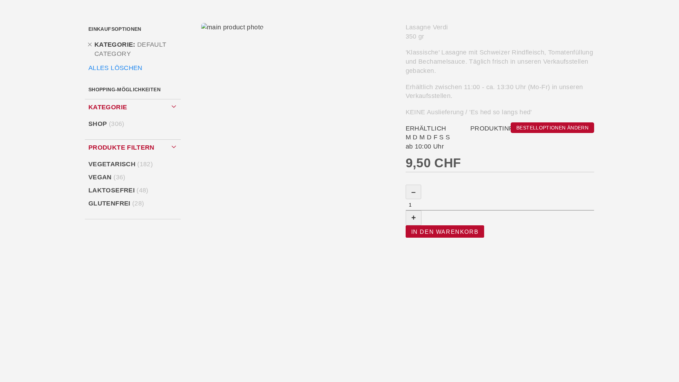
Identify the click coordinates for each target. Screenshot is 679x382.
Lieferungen (335, 29)
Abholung (223, 29)
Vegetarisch (121, 164)
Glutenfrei (117, 203)
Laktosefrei (119, 190)
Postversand (451, 29)
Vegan (108, 177)
